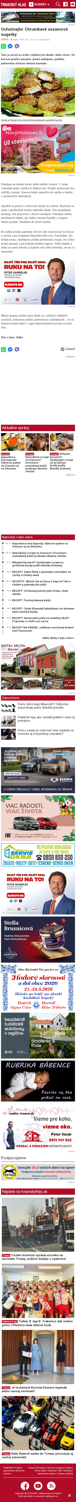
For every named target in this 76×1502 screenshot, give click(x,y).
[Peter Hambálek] (38, 891)
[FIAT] (38, 818)
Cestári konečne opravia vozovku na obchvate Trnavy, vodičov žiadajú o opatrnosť (34, 1257)
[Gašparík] (38, 939)
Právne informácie (36, 1468)
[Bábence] (38, 1081)
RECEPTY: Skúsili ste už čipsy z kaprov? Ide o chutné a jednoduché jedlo (41, 583)
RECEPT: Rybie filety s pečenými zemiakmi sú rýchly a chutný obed (41, 573)
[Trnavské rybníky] (38, 17)
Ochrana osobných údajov (59, 1468)
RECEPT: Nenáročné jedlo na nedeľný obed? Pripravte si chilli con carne (40, 619)
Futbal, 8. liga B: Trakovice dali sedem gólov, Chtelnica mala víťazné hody (37, 1323)
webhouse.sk (51, 1496)
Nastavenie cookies (46, 1473)
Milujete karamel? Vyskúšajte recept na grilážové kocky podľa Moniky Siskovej (61, 461)
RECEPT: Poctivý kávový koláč (31, 600)
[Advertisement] (35, 387)
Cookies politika (65, 1473)
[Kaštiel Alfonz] (38, 667)
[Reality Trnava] (38, 1126)
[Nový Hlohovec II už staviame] (38, 148)
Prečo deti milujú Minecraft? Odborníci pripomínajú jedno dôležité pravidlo (43, 705)
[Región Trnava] (38, 1036)
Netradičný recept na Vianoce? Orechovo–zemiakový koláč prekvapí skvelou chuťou (37, 464)
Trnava (6, 1255)
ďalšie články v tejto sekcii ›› (58, 638)
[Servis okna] (38, 855)
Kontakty (67, 1470)
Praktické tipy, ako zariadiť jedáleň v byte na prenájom (46, 718)
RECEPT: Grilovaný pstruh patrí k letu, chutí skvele (40, 592)
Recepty (14, 39)
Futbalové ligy (9, 1321)
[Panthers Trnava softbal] (38, 1172)
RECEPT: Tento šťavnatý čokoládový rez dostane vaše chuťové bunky (43, 610)
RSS (60, 1470)
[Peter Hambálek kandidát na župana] (38, 279)
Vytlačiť (69, 349)
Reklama (52, 1470)
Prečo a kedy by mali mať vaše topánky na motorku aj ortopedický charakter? (46, 732)
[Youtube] (73, 4)
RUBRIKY (41, 4)
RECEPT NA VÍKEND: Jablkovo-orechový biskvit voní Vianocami (42, 629)
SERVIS (5, 39)
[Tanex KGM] (38, 770)
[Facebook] (65, 4)
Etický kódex (40, 1470)
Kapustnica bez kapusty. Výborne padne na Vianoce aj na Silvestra (11, 463)
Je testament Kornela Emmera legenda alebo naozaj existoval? (34, 1389)
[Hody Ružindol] (38, 988)
